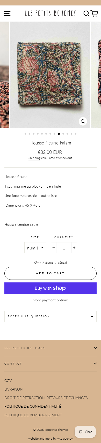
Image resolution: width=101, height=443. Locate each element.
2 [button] (30, 134)
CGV (8, 381)
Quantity (64, 237)
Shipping (34, 158)
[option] (50, 75)
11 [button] (68, 134)
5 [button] (42, 134)
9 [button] (59, 134)
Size (35, 237)
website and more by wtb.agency (50, 438)
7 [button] (50, 134)
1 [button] (26, 134)
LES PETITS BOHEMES (24, 347)
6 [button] (46, 134)
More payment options (50, 300)
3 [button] (34, 134)
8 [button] (55, 134)
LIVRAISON (13, 389)
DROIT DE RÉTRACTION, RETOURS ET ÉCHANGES (46, 398)
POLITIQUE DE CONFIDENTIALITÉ (32, 406)
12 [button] (72, 134)
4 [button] (38, 134)
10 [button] (63, 134)
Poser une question (29, 316)
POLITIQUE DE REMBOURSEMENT (33, 415)
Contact (13, 363)
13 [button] (76, 134)
